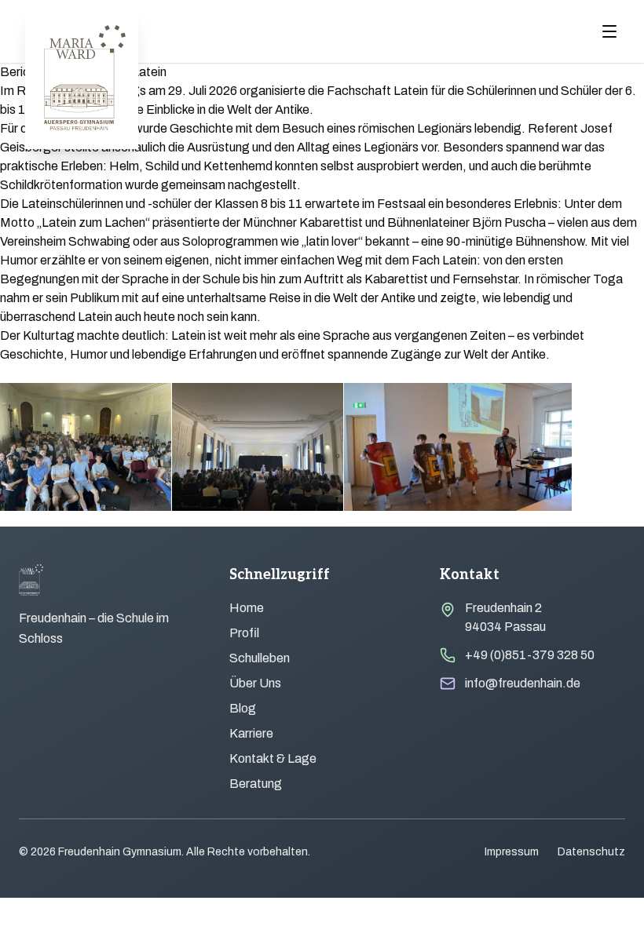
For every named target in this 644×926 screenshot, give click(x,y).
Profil (244, 633)
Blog (242, 708)
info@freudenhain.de (522, 683)
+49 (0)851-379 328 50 (530, 655)
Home (246, 607)
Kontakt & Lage (273, 758)
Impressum (512, 852)
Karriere (251, 733)
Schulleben (259, 658)
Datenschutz (591, 852)
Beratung (255, 783)
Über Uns (255, 683)
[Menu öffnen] (609, 31)
